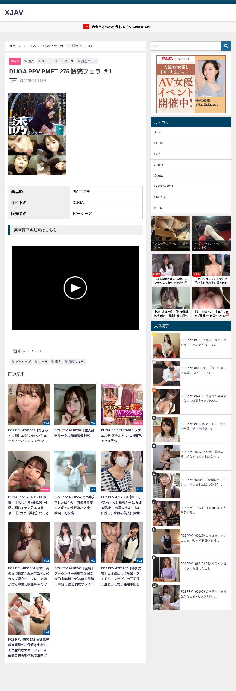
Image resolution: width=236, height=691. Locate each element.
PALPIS (159, 197)
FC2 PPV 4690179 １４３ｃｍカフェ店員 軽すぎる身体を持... (203, 538)
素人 (31, 61)
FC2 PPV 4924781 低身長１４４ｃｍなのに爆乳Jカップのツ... (203, 398)
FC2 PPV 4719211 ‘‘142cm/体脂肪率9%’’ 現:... (203, 510)
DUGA (15, 60)
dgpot (158, 132)
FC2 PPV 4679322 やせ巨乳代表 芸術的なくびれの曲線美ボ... (203, 454)
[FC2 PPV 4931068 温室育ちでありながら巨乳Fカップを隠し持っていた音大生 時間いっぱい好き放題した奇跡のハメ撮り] (191, 584)
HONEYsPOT (164, 186)
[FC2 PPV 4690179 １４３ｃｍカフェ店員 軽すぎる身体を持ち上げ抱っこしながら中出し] (191, 528)
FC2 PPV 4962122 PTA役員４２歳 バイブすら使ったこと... (204, 566)
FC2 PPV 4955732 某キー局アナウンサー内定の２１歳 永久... (203, 342)
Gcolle (158, 164)
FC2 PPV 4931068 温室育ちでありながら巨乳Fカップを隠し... (203, 594)
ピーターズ (66, 61)
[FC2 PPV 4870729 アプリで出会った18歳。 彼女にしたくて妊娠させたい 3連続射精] (191, 361)
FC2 (157, 153)
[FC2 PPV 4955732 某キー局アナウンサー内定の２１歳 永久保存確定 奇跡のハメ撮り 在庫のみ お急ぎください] (191, 333)
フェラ (46, 61)
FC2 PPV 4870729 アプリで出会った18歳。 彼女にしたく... (203, 370)
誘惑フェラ (88, 61)
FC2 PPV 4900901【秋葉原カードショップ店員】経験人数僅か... (203, 482)
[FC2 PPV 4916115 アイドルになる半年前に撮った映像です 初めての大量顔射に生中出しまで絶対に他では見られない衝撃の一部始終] (191, 417)
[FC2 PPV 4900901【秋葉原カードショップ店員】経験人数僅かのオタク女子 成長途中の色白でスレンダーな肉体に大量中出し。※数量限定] (191, 473)
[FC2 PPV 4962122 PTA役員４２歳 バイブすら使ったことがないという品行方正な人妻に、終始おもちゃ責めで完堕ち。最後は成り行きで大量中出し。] (191, 556)
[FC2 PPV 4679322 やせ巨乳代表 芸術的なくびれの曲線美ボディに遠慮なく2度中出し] (191, 444)
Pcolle (158, 208)
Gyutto (159, 175)
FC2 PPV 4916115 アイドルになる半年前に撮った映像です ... (203, 426)
